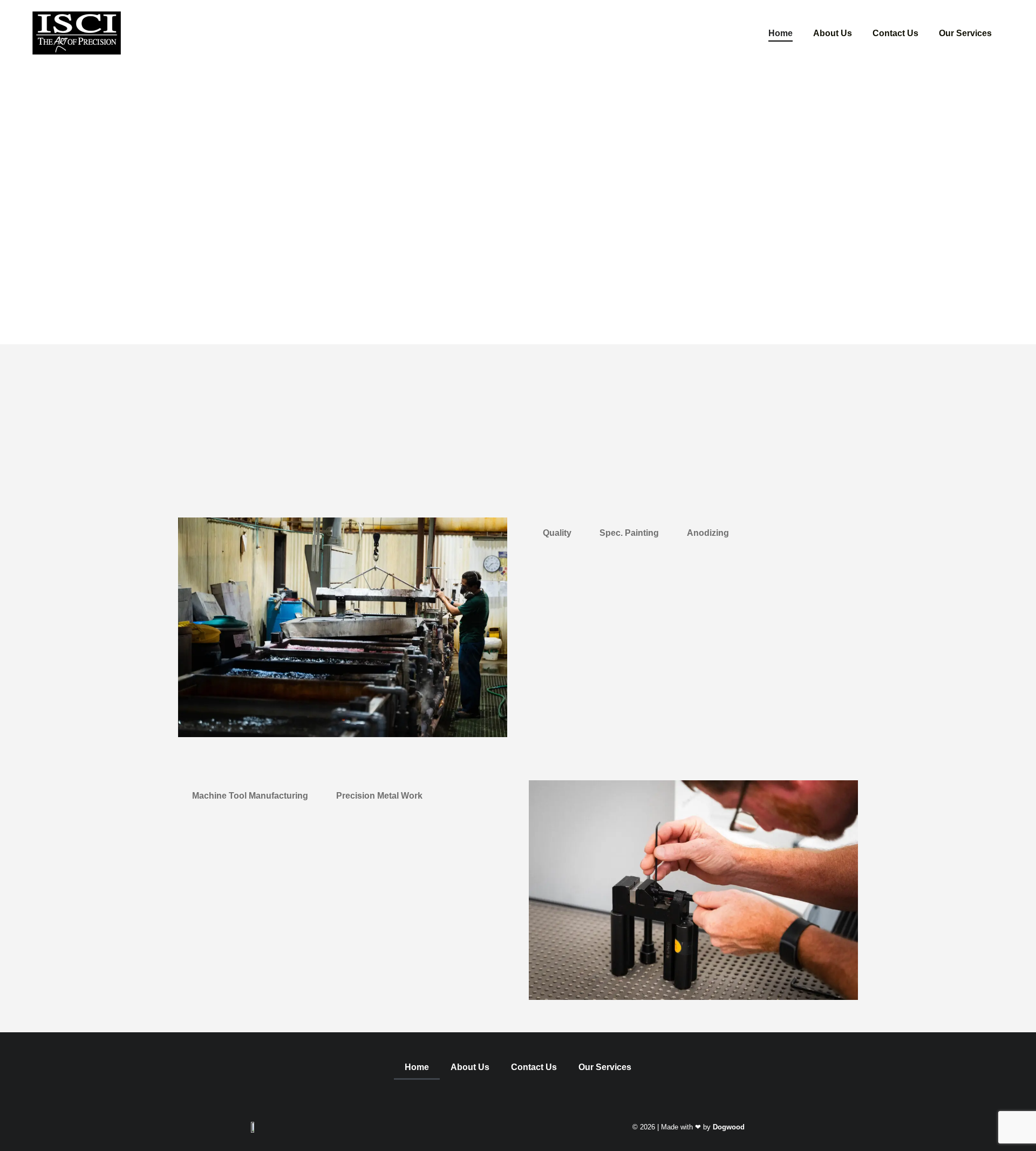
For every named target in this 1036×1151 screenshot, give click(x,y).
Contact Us (895, 32)
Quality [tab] (557, 532)
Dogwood (729, 1127)
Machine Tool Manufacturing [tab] (250, 795)
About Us (832, 32)
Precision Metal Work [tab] (379, 795)
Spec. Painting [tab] (629, 532)
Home (780, 32)
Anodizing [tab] (708, 532)
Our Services (965, 32)
